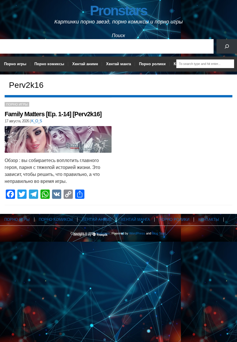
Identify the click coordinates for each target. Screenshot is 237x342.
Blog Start (159, 233)
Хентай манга (118, 64)
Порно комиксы (49, 64)
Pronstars (118, 10)
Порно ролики (152, 64)
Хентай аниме (85, 64)
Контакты (208, 219)
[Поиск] (226, 46)
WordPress (137, 233)
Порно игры (15, 64)
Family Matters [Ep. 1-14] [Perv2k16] (53, 114)
